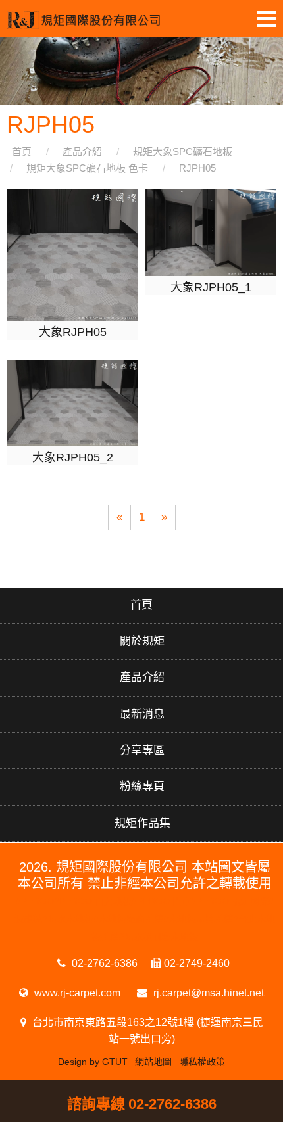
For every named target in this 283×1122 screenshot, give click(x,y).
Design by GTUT (93, 1061)
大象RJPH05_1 (210, 287)
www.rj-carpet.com (76, 992)
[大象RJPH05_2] (72, 402)
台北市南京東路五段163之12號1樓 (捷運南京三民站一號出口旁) (146, 1030)
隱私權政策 (202, 1061)
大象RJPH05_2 (72, 457)
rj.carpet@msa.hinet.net (207, 992)
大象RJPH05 (73, 332)
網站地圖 (153, 1061)
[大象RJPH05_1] (210, 232)
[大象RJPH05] (72, 254)
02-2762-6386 (103, 963)
